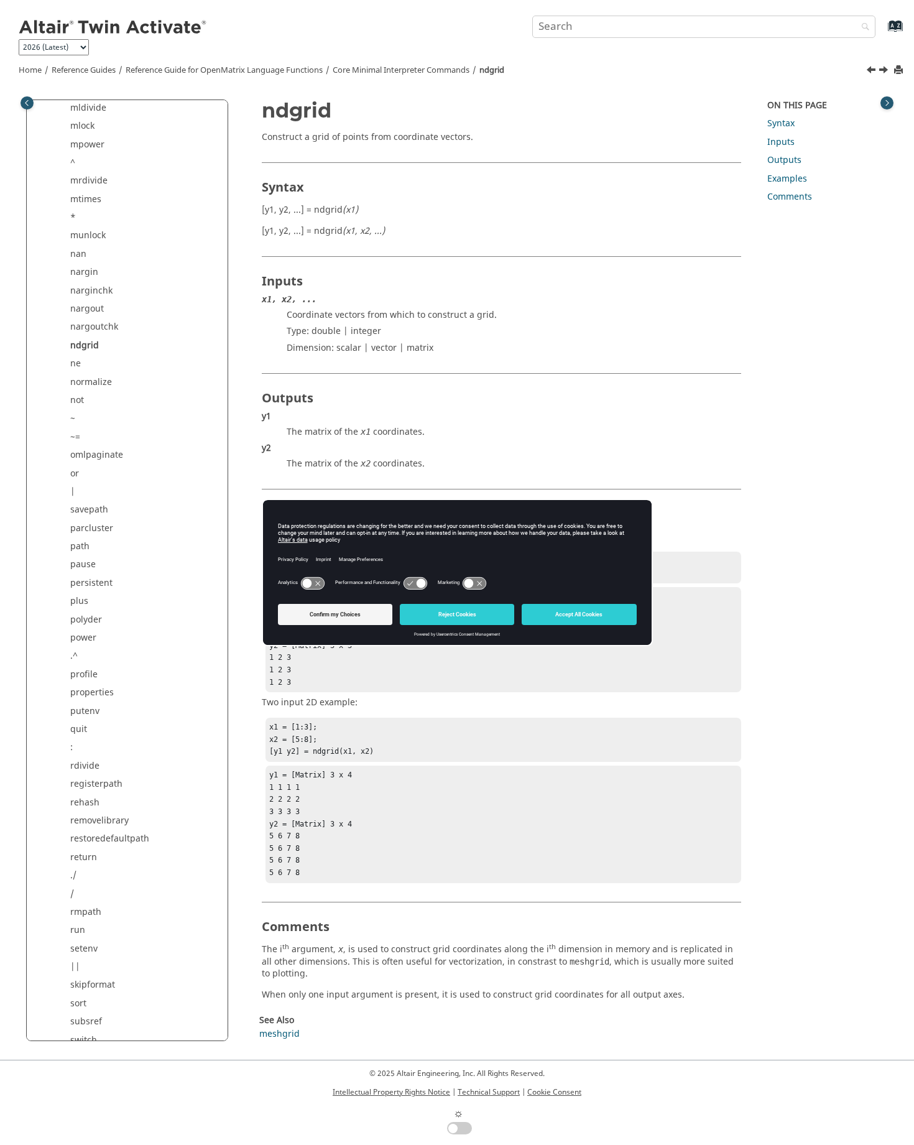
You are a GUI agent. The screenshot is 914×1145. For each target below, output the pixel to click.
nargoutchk (94, 326)
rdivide (84, 765)
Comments (789, 196)
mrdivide (89, 180)
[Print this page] (900, 70)
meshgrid (279, 1034)
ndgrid (491, 70)
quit (78, 729)
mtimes (85, 199)
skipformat (92, 984)
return (83, 857)
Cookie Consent (554, 1092)
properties (92, 692)
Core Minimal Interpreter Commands (401, 70)
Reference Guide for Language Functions (224, 70)
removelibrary (99, 820)
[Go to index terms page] (882, 32)
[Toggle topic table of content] (886, 102)
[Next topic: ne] (885, 71)
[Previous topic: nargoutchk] (872, 71)
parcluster (91, 528)
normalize (91, 382)
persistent (91, 583)
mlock (82, 125)
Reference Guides (84, 70)
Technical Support (489, 1092)
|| (75, 966)
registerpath (96, 783)
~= (75, 436)
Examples (787, 178)
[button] (65, 108)
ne (75, 363)
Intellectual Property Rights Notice (391, 1092)
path (80, 546)
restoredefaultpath (109, 838)
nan (78, 254)
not (77, 400)
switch (83, 1040)
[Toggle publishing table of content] (27, 102)
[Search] (862, 28)
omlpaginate (96, 454)
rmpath (85, 912)
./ (73, 875)
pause (83, 564)
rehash (84, 802)
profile (84, 674)
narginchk (91, 290)
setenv (84, 948)
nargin (84, 272)
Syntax (781, 123)
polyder (86, 619)
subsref (86, 1021)
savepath (89, 509)
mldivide (88, 107)
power (83, 637)
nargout (87, 308)
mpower (87, 144)
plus (79, 601)
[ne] (885, 71)
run (77, 930)
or (74, 473)
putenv (84, 711)
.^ (74, 655)
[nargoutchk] (872, 71)
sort (78, 1003)
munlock (88, 235)
